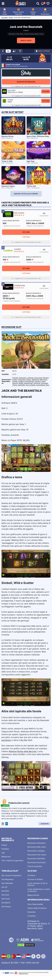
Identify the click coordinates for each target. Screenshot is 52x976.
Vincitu (14, 385)
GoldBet (21, 381)
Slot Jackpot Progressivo (11, 875)
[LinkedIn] (6, 823)
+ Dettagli (26, 237)
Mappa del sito (33, 895)
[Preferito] (20, 51)
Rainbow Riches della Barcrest (22, 751)
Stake (43, 381)
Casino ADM (33, 13)
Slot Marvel (5, 903)
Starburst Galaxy (8, 186)
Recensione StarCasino (36, 862)
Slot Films (5, 891)
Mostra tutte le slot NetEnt (26, 194)
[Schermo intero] (3, 51)
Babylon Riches (7, 136)
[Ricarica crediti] (8, 51)
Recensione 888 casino (36, 847)
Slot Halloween (7, 883)
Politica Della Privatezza (36, 908)
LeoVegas (30, 378)
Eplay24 (15, 383)
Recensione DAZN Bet (36, 858)
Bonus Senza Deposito (18, 13)
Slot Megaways (7, 879)
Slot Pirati (5, 895)
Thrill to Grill (31, 186)
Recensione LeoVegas (36, 851)
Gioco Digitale (30, 385)
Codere (14, 379)
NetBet (21, 383)
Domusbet (44, 383)
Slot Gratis (4, 13)
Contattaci (31, 916)
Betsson (46, 378)
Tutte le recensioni (34, 866)
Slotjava (4, 17)
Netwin (28, 379)
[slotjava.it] (20, 3)
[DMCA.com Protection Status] (26, 945)
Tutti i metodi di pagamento (12, 860)
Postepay (5, 849)
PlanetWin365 (29, 381)
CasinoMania (40, 385)
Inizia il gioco (26, 40)
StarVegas (36, 383)
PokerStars (22, 379)
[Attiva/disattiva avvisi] (38, 3)
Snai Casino (38, 378)
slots (11, 17)
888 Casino (43, 379)
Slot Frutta (5, 899)
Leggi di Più (44, 824)
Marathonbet (28, 383)
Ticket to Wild (6, 161)
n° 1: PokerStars (45, 13)
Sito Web (45, 91)
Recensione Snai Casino (36, 855)
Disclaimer (31, 912)
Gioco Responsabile (35, 904)
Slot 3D (4, 887)
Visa (3, 853)
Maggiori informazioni (26, 82)
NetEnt (27, 30)
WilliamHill (35, 379)
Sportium (38, 381)
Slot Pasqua (6, 906)
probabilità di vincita (23, 973)
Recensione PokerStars (36, 843)
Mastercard (6, 857)
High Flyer (31, 161)
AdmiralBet (21, 385)
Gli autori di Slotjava (35, 879)
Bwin (47, 385)
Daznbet (15, 378)
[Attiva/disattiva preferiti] (48, 3)
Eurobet (15, 381)
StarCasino (22, 378)
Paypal (4, 845)
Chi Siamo (31, 875)
